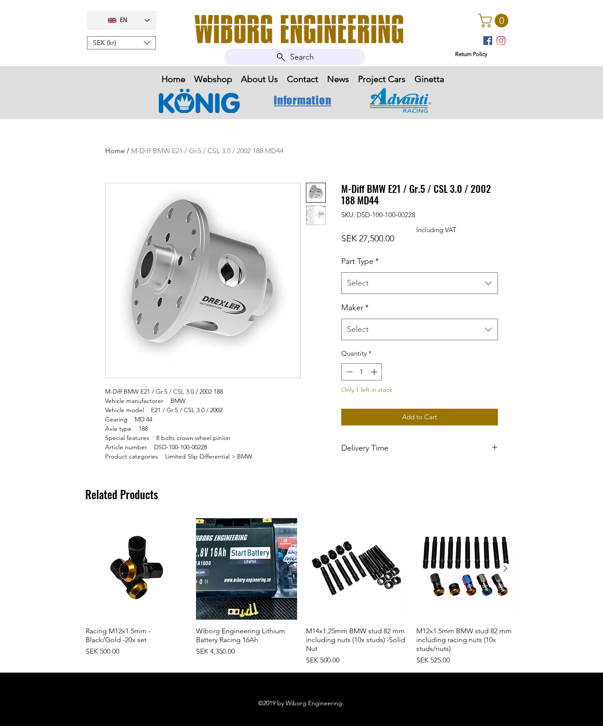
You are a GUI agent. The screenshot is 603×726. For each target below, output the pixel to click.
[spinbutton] (361, 372)
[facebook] (487, 40)
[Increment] (375, 372)
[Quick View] (136, 569)
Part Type (360, 261)
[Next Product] (505, 568)
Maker (355, 307)
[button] (121, 42)
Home (115, 151)
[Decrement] (348, 372)
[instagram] (501, 40)
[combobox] (419, 283)
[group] (301, 592)
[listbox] (121, 42)
